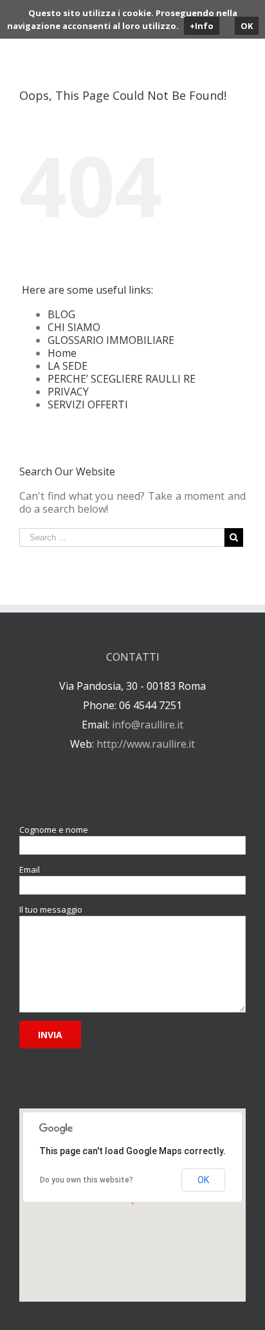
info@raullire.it (147, 724)
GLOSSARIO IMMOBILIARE (111, 340)
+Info (202, 26)
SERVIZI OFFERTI (88, 404)
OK (203, 1180)
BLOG (61, 314)
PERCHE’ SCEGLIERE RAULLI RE (122, 379)
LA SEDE (67, 366)
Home (62, 353)
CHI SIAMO (74, 327)
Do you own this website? (86, 1179)
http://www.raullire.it (145, 744)
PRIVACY (68, 392)
